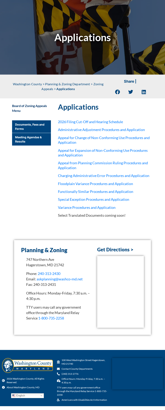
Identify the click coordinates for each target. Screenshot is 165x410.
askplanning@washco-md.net (60, 279)
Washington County (27, 84)
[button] (117, 91)
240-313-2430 (49, 273)
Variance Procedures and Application (87, 207)
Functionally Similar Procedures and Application (95, 191)
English (20, 395)
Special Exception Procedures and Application (93, 199)
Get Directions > (115, 249)
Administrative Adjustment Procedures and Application (101, 129)
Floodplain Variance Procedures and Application (95, 183)
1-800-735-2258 (51, 318)
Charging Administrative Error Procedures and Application (103, 175)
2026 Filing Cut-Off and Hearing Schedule (90, 122)
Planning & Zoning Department (67, 84)
